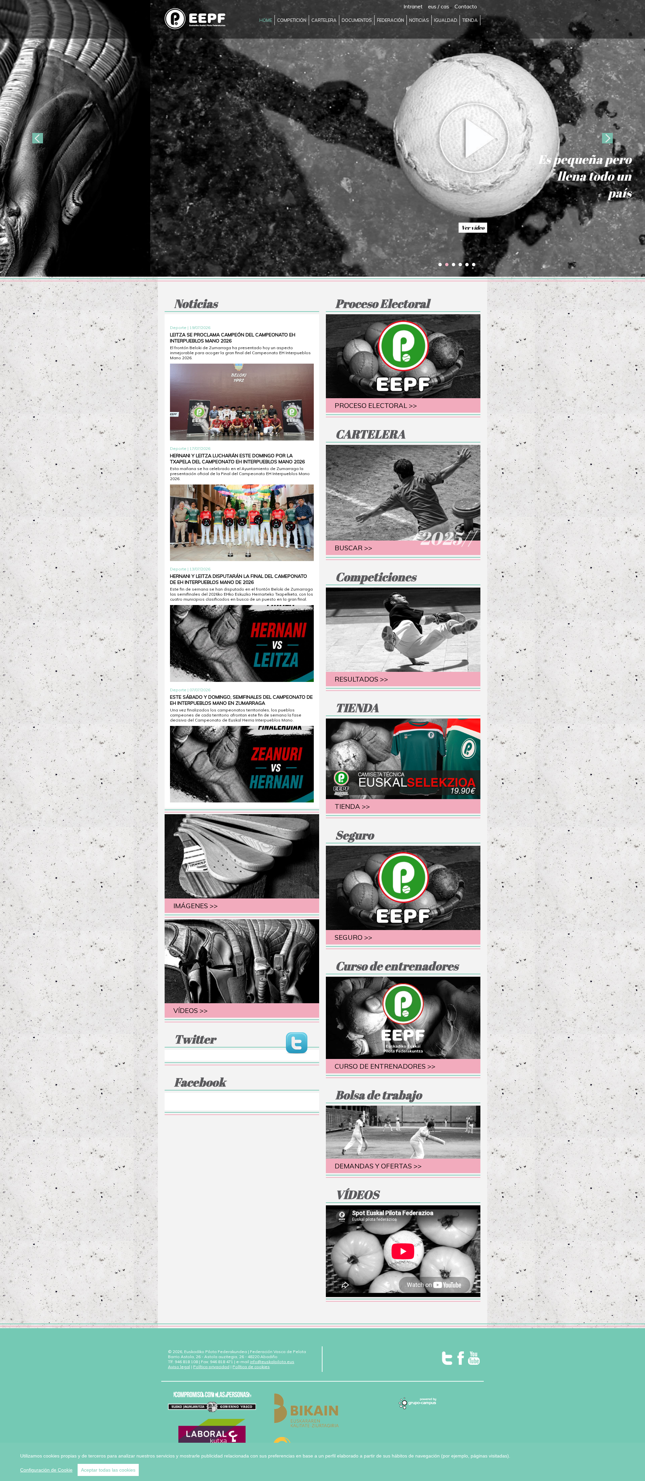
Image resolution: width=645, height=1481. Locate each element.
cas (445, 6)
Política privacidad (211, 1366)
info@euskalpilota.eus (272, 1361)
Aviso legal (179, 1366)
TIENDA (470, 20)
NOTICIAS (419, 20)
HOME (265, 20)
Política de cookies (251, 1366)
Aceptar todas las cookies (108, 1470)
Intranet (413, 6)
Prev (37, 138)
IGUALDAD (445, 20)
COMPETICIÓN (291, 20)
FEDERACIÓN (390, 20)
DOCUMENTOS (357, 20)
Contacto (466, 6)
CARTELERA (324, 20)
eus (432, 6)
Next (607, 138)
